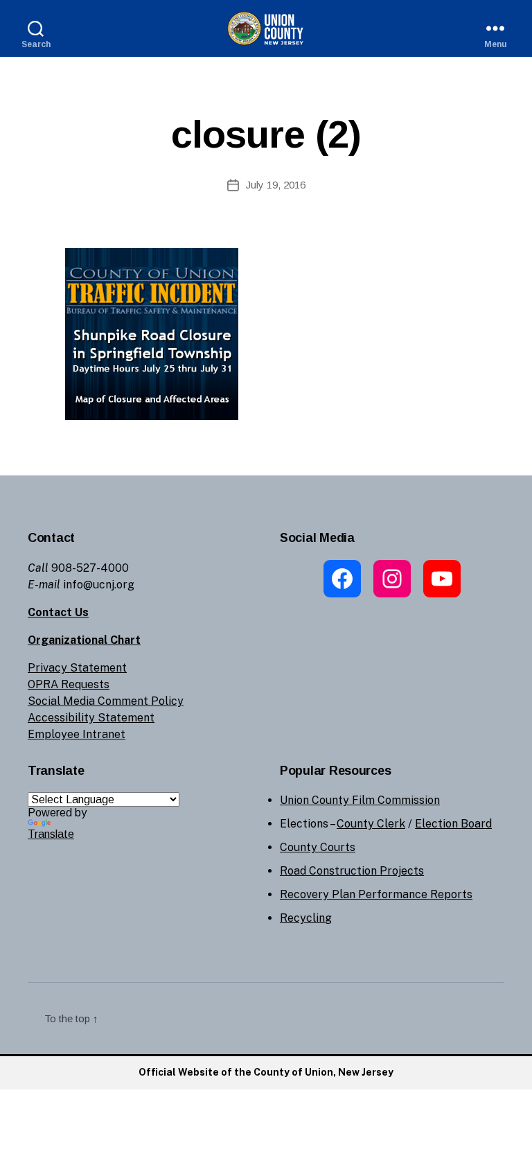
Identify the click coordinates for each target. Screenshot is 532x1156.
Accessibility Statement (91, 717)
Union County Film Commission (360, 800)
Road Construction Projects (352, 870)
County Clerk (371, 823)
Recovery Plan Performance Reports (376, 894)
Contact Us (58, 612)
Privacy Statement (77, 667)
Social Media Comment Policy (106, 701)
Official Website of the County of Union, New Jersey (266, 1072)
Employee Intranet (76, 734)
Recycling (306, 918)
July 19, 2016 (275, 185)
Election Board (453, 823)
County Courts (317, 847)
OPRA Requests (68, 684)
